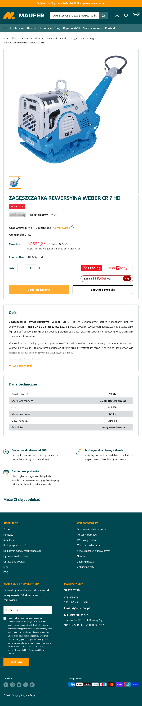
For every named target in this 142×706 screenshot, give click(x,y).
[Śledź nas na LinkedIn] (32, 684)
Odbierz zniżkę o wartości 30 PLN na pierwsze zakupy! (71, 3)
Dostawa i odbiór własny (91, 529)
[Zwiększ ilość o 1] (39, 268)
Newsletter (83, 556)
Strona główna (10, 38)
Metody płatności (87, 534)
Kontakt (110, 28)
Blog (57, 28)
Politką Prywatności (30, 650)
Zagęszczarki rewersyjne (83, 38)
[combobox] (74, 15)
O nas (6, 529)
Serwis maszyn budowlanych (93, 550)
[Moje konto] (117, 15)
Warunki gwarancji (87, 539)
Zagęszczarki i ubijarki (56, 38)
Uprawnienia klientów (15, 556)
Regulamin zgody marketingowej (22, 550)
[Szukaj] (103, 15)
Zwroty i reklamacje (88, 545)
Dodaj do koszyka (39, 289)
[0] (136, 15)
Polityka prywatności (15, 545)
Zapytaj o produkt (103, 289)
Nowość (32, 28)
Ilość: (12, 268)
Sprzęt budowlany (31, 38)
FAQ (5, 572)
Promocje (46, 28)
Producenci (17, 28)
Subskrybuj (16, 661)
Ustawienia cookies (14, 561)
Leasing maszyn (86, 561)
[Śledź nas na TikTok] (25, 684)
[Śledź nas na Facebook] (5, 684)
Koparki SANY (71, 28)
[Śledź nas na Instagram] (12, 684)
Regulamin (9, 539)
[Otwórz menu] (5, 27)
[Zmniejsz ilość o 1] (21, 268)
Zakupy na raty (85, 566)
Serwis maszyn (92, 28)
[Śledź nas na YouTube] (19, 684)
